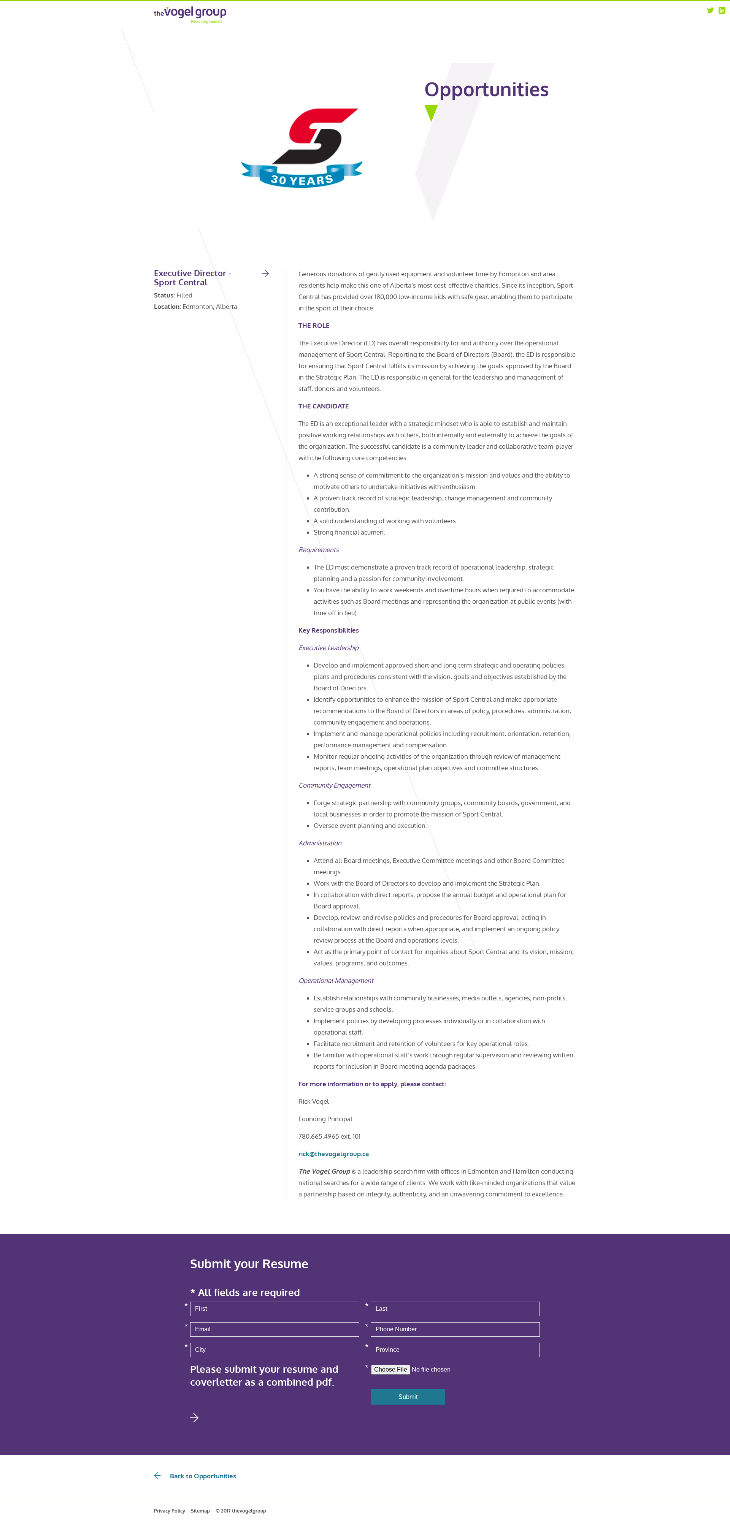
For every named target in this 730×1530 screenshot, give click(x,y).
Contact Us (530, 34)
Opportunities (534, 14)
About (467, 14)
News (524, 24)
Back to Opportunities (203, 1476)
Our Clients (473, 34)
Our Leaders (474, 24)
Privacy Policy (169, 1511)
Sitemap (200, 1511)
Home (411, 14)
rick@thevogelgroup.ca (333, 1154)
